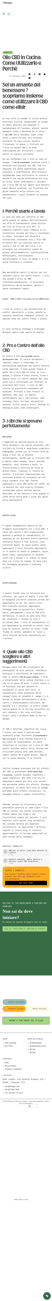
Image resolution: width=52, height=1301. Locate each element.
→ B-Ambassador (35, 1043)
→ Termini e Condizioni (12, 1069)
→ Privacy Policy (9, 1066)
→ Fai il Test (7, 1046)
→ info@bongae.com (11, 1086)
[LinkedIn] (40, 74)
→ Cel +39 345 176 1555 (13, 1093)
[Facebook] (29, 74)
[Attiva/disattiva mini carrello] (14, 14)
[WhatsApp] (45, 74)
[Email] (29, 78)
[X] (34, 74)
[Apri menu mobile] (4, 14)
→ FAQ (6, 1063)
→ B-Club (32, 1052)
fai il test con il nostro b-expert (24, 928)
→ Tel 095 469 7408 (11, 1089)
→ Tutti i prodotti (9, 1043)
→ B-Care (31, 1049)
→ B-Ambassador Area (37, 1046)
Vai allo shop (26, 883)
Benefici (8, 52)
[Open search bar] (9, 14)
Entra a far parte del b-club (26, 1020)
